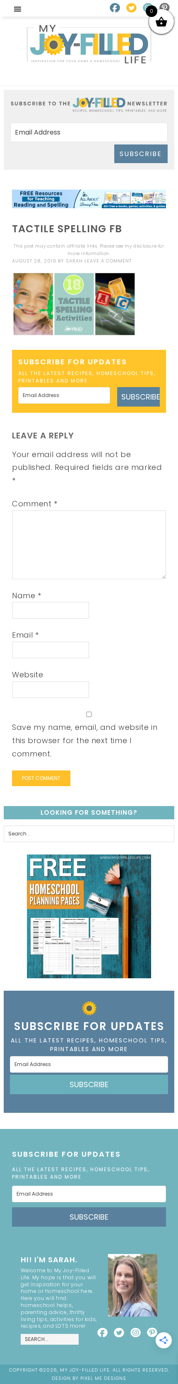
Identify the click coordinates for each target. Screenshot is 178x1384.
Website (27, 674)
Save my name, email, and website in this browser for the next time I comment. (84, 740)
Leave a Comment (108, 261)
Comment (34, 503)
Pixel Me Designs (103, 1378)
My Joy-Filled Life (89, 44)
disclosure (144, 246)
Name (26, 595)
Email (25, 635)
